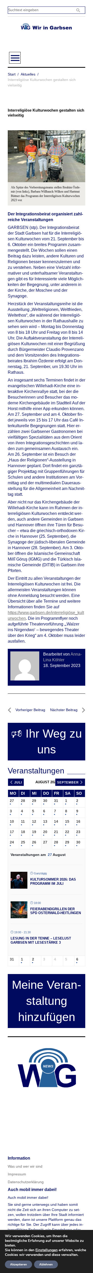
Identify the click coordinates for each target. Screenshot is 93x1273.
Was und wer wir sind (25, 1166)
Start (12, 74)
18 (23, 832)
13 (45, 821)
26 (34, 842)
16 (78, 821)
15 (67, 821)
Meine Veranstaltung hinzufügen (46, 1001)
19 (34, 832)
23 (78, 832)
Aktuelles (28, 74)
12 (34, 821)
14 (56, 821)
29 (34, 801)
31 (56, 801)
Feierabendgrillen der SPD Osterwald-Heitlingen (55, 911)
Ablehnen (46, 1264)
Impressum (17, 1174)
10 (12, 821)
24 (12, 842)
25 (23, 842)
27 (12, 801)
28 (23, 801)
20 (45, 832)
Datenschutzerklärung (26, 1182)
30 (45, 801)
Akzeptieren (18, 1264)
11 (23, 821)
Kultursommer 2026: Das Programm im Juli (53, 881)
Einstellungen (46, 1250)
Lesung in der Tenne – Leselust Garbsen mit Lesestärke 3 (41, 940)
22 (67, 832)
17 (12, 832)
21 (56, 832)
